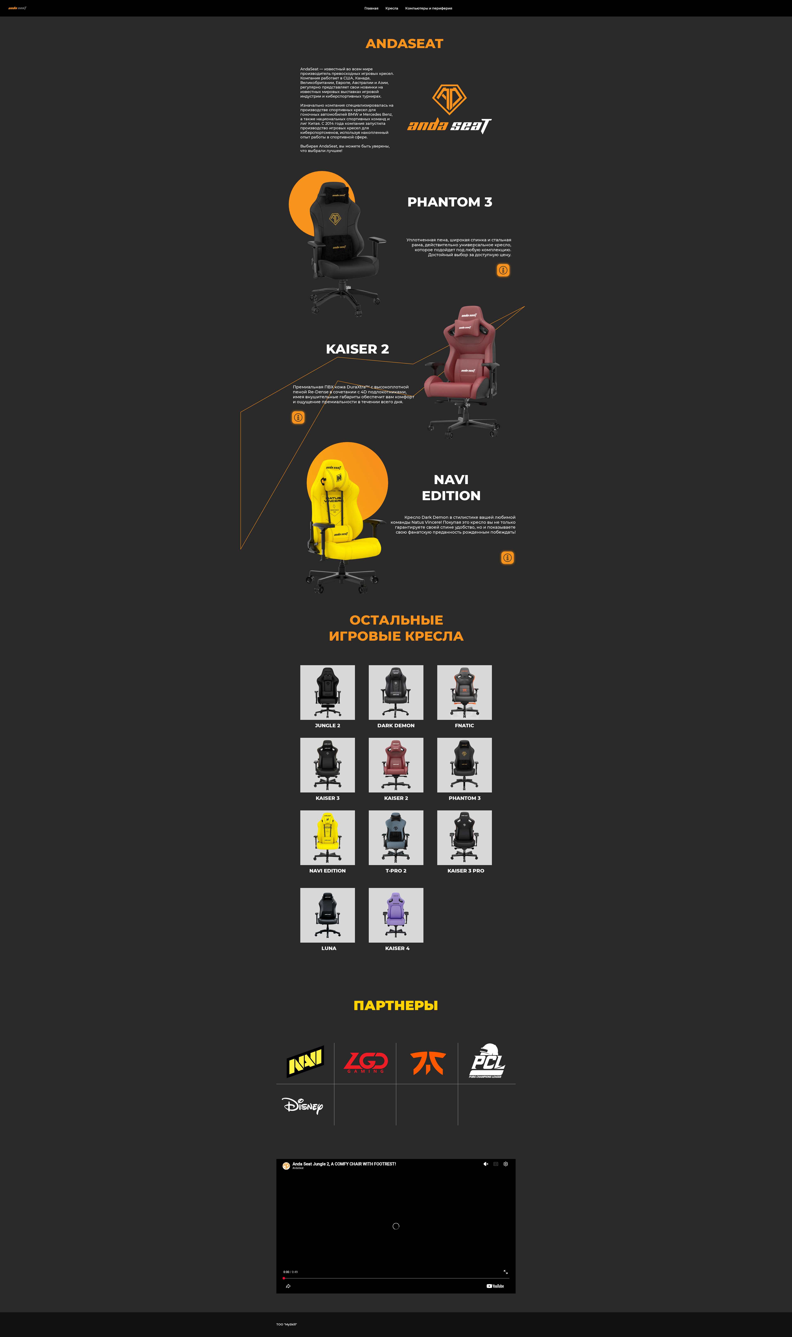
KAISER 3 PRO (466, 871)
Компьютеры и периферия (428, 8)
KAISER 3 (327, 798)
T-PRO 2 (396, 871)
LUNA (329, 948)
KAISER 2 (396, 798)
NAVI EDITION (327, 871)
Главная (371, 8)
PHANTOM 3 (465, 798)
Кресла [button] (391, 8)
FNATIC (464, 726)
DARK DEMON (396, 726)
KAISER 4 (397, 948)
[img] (396, 693)
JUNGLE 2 (327, 726)
